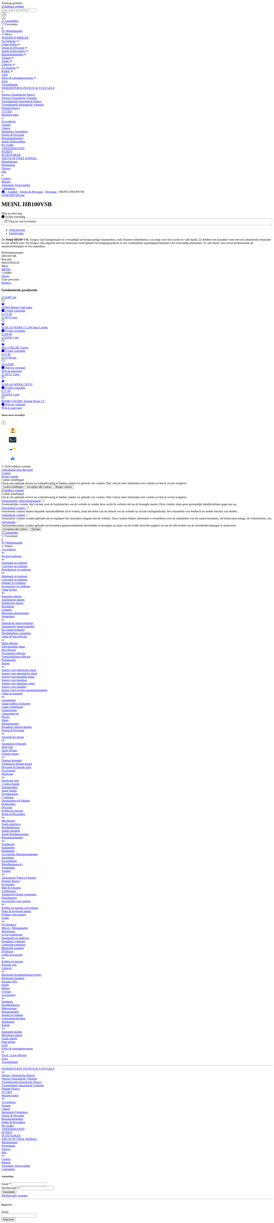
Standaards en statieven (15, 938)
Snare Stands (9, 790)
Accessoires (8, 770)
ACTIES (6, 1092)
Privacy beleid (9, 476)
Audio (5, 917)
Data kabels (8, 1041)
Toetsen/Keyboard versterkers (19, 894)
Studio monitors (10, 830)
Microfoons (8, 820)
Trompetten (8, 867)
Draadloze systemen (13, 941)
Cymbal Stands (10, 783)
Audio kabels (9, 1038)
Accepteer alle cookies (39, 487)
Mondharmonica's (12, 864)
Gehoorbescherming (13, 944)
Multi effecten (9, 643)
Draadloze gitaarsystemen (16, 727)
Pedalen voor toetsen (13, 914)
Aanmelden (9, 1192)
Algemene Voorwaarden (15, 1165)
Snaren (5, 663)
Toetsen (6, 871)
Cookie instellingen (12, 479)
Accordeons (8, 549)
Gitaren (5, 1108)
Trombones (8, 844)
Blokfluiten (8, 850)
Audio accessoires (12, 954)
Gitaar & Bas (9, 589)
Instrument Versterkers (14, 1112)
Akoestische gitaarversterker (18, 626)
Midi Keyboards (11, 887)
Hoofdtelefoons (10, 827)
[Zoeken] (4, 14)
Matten (5, 988)
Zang (4, 1058)
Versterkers (8, 616)
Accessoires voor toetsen (16, 901)
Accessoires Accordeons (15, 586)
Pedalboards (8, 660)
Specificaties (16, 233)
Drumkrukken (9, 794)
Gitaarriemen (9, 710)
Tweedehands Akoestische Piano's (21, 1082)
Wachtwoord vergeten (14, 1195)
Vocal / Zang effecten (14, 1055)
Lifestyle (6, 968)
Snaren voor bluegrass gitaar (18, 683)
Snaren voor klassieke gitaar (17, 676)
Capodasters (8, 700)
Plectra (5, 717)
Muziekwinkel (9, 1095)
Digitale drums (10, 753)
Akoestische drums (12, 737)
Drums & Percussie (31, 191)
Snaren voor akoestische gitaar (19, 673)
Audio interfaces (11, 824)
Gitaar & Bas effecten (14, 636)
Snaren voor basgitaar (14, 680)
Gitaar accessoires (12, 693)
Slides (5, 720)
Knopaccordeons (11, 556)
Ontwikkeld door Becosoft (17, 469)
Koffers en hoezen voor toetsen (19, 907)
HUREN (6, 1132)
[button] (2, 91)
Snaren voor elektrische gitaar (18, 670)
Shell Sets (7, 747)
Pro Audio (7, 1125)
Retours (6, 1162)
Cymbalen (7, 797)
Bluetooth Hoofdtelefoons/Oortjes (21, 974)
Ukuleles (6, 609)
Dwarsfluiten (9, 861)
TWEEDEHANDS (13, 1129)
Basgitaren (7, 606)
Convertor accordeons (14, 566)
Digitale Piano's (10, 881)
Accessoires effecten (13, 653)
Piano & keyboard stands (16, 911)
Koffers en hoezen (12, 810)
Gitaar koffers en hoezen (15, 703)
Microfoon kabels (11, 1035)
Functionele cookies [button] (13, 508)
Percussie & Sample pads (16, 767)
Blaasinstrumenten (12, 837)
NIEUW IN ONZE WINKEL (19, 1139)
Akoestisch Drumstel (13, 743)
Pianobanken (9, 897)
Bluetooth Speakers (12, 978)
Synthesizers (8, 891)
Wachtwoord (9, 1188)
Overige (6, 991)
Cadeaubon (8, 1169)
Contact (6, 473)
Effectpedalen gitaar (13, 646)
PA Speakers (8, 924)
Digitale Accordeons (13, 583)
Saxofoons (7, 857)
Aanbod (13, 191)
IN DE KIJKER (11, 1135)
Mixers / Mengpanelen (14, 928)
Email (4, 1184)
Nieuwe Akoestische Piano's (18, 1075)
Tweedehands (9, 1062)
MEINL (6, 269)
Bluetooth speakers (12, 948)
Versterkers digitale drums (16, 763)
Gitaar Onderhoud (12, 706)
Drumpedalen (9, 787)
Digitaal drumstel (11, 760)
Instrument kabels (11, 1031)
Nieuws (6, 1149)
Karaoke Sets (9, 981)
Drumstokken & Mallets (15, 800)
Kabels (5, 1025)
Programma (8, 1145)
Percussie (51, 191)
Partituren (7, 1001)
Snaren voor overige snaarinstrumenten (24, 690)
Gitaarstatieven (10, 713)
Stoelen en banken (12, 1015)
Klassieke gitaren (11, 596)
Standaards (7, 1021)
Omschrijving (17, 229)
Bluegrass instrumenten (15, 613)
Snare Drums (9, 750)
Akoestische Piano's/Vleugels (18, 877)
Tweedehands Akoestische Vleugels (22, 1085)
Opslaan (35, 529)
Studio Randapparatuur (15, 834)
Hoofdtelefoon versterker (16, 633)
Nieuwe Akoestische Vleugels (19, 1078)
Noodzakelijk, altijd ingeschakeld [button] (21, 500)
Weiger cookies (63, 487)
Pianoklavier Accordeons (16, 569)
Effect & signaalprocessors (17, 1048)
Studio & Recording (13, 814)
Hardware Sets (10, 780)
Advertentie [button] (8, 522)
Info (3, 1152)
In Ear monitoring (11, 934)
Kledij (5, 984)
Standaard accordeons (14, 562)
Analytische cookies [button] (13, 515)
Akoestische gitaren (13, 599)
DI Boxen (7, 951)
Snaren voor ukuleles (13, 686)
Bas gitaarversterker (13, 629)
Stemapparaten (10, 723)
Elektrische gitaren (12, 603)
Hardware (7, 773)
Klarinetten (8, 847)
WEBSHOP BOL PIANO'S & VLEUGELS (27, 1068)
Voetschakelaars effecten (15, 656)
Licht (4, 1045)
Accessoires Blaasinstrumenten (19, 854)
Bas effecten (8, 650)
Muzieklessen (9, 1142)
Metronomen (9, 1008)
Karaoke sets (9, 964)
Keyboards (7, 884)
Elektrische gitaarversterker (17, 623)
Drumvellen (8, 804)
